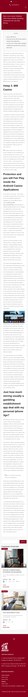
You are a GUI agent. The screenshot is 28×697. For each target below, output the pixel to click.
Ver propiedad (14, 563)
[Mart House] (14, 1)
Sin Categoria (21, 26)
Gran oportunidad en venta (11, 612)
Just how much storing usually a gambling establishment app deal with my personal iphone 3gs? (16, 45)
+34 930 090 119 (15, 4)
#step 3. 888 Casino (11, 37)
